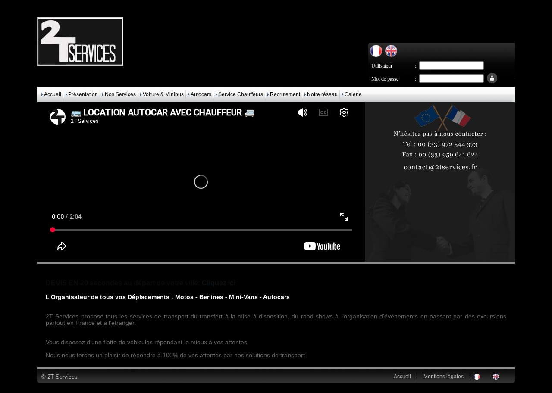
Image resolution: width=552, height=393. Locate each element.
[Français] (376, 55)
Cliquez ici (218, 283)
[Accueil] (80, 64)
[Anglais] (391, 55)
